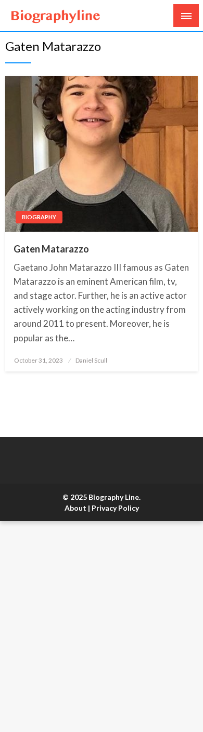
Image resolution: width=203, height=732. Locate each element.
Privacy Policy (115, 507)
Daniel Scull (91, 360)
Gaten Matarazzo (51, 249)
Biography (39, 217)
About (75, 507)
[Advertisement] (101, 626)
